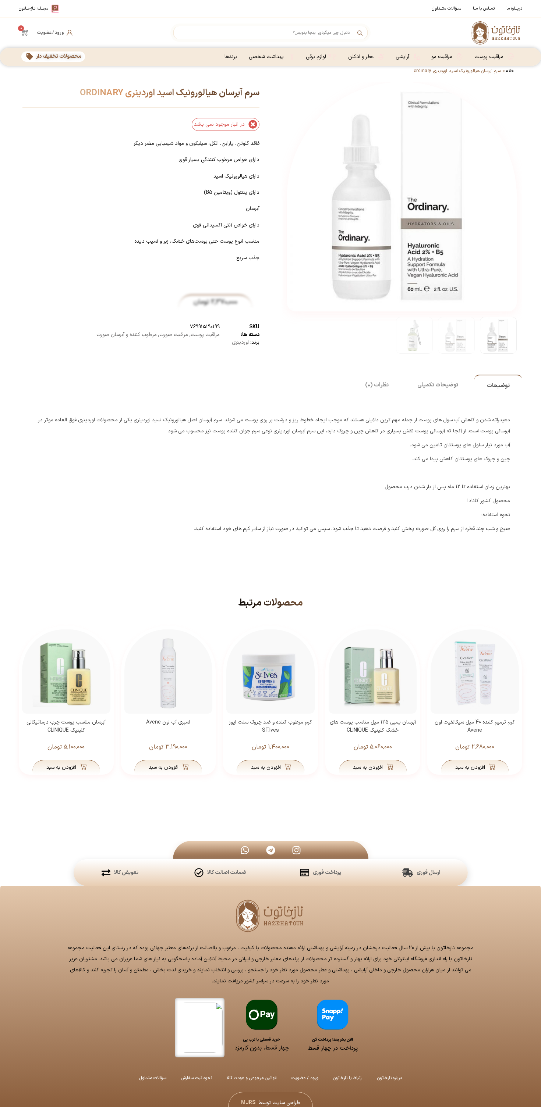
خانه (510, 71)
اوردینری (240, 342)
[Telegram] (270, 850)
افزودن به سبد (470, 767)
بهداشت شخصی (266, 57)
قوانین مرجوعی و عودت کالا (252, 1078)
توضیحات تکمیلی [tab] (437, 385)
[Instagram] (296, 850)
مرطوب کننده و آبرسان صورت (126, 335)
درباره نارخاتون (389, 1078)
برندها (230, 57)
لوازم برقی (316, 57)
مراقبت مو (441, 57)
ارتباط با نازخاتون (348, 1078)
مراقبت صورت (173, 335)
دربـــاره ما (514, 8)
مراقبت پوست (488, 57)
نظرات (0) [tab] (377, 385)
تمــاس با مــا (484, 8)
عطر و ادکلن (361, 57)
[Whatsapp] (245, 850)
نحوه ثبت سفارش (196, 1078)
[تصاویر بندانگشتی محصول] (397, 231)
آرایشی (402, 57)
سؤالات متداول (152, 1078)
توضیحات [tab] (498, 386)
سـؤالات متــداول (446, 8)
